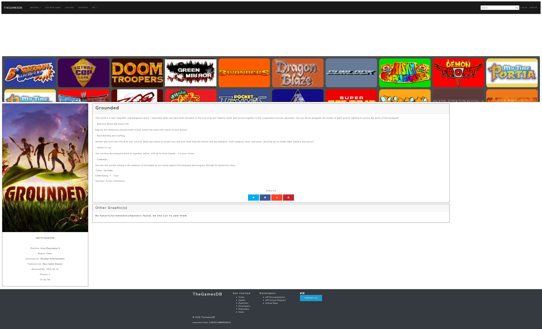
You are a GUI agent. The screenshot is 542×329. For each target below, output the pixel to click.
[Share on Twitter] (253, 197)
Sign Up (533, 7)
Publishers (244, 309)
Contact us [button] (311, 298)
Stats (241, 312)
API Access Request (275, 300)
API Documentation (275, 297)
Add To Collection (45, 238)
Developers (244, 306)
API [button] (94, 7)
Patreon (83, 7)
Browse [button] (34, 7)
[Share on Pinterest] (288, 197)
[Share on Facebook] (265, 197)
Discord (69, 7)
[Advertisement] (271, 35)
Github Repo (271, 303)
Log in (523, 7)
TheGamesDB (13, 7)
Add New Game (53, 7)
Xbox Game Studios (52, 264)
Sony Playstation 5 (50, 248)
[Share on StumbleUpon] (276, 197)
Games (242, 300)
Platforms (243, 303)
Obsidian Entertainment (52, 258)
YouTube (108, 170)
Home (241, 297)
